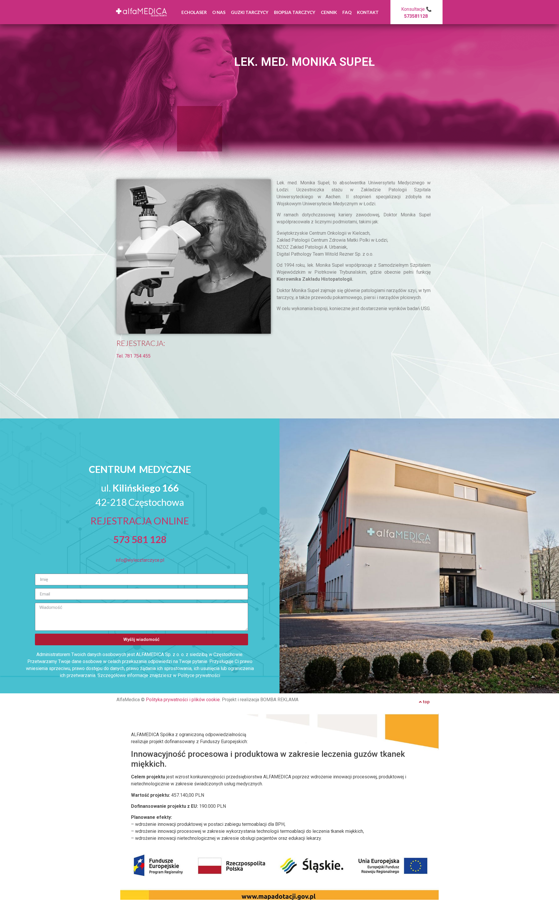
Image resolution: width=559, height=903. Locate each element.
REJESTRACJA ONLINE (140, 520)
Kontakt (368, 12)
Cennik (329, 12)
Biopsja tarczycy (294, 12)
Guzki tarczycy (249, 12)
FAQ (346, 12)
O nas (218, 12)
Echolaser (194, 12)
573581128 (416, 16)
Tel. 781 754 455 (133, 356)
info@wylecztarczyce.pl (140, 560)
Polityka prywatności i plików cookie (183, 699)
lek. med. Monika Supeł (304, 62)
